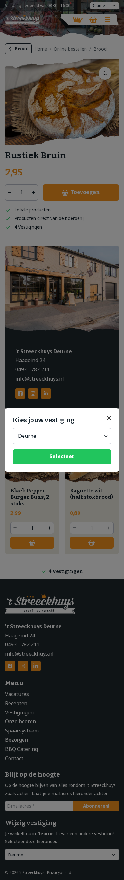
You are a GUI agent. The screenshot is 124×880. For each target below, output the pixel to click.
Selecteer (62, 456)
